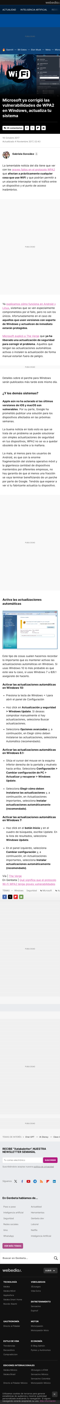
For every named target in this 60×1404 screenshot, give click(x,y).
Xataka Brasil (9, 1374)
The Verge (15, 876)
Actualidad (36, 1206)
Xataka (6, 1286)
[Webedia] (53, 2)
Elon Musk (36, 49)
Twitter (32, 128)
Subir (48, 1270)
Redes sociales (10, 1224)
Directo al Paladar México (15, 1383)
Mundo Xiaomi (10, 1304)
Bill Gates (22, 49)
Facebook (27, 128)
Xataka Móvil (9, 1291)
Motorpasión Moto (40, 1330)
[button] (24, 154)
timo (5, 1230)
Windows (18, 890)
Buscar (56, 1258)
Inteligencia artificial (13, 1212)
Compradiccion (10, 1354)
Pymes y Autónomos (41, 1350)
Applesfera (8, 1295)
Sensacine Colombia (40, 1378)
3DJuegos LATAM (39, 1370)
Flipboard (38, 128)
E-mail (43, 128)
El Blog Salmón (38, 1345)
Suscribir (50, 1160)
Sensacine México (39, 1374)
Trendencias (9, 1345)
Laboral (34, 1224)
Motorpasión (37, 1326)
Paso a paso (9, 1206)
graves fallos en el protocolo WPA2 (33, 169)
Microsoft (47, 890)
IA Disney (44, 1137)
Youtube (28, 1180)
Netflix (34, 1230)
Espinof (34, 1310)
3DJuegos (36, 1286)
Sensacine (36, 1306)
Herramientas (37, 1212)
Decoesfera (8, 1350)
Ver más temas (12, 1246)
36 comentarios (14, 128)
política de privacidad (44, 1166)
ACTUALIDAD (9, 9)
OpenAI (9, 49)
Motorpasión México (41, 1383)
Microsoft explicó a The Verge (20, 336)
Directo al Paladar (11, 1326)
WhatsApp (8, 1236)
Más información (48, 1401)
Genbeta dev (37, 1218)
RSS (41, 1180)
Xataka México (10, 1370)
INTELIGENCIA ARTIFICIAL (33, 9)
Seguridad (31, 890)
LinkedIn (54, 1180)
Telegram (34, 1180)
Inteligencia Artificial (41, 1236)
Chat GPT (30, 1137)
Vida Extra (36, 1291)
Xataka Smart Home (12, 1299)
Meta (48, 49)
